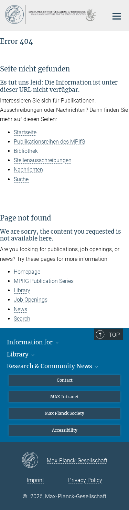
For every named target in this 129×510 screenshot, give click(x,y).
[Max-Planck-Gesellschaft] (34, 460)
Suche (21, 179)
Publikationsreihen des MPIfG (49, 141)
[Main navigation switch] (116, 16)
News (20, 309)
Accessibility (64, 430)
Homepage (27, 271)
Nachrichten (28, 169)
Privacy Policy (85, 480)
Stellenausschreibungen (43, 160)
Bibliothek (26, 151)
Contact (65, 380)
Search (22, 318)
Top (114, 334)
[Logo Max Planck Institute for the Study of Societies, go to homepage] (51, 14)
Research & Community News (50, 366)
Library (22, 290)
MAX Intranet (64, 396)
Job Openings (30, 299)
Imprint (35, 480)
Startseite (25, 132)
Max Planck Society (64, 413)
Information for (30, 342)
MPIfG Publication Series (44, 281)
